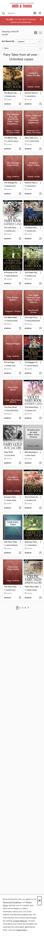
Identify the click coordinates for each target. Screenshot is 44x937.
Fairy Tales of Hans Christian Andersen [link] (32, 138)
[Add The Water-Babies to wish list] (20, 328)
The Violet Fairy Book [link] (32, 407)
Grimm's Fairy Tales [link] (32, 183)
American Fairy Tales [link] (32, 542)
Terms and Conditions (12, 902)
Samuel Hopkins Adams (33, 365)
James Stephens (12, 545)
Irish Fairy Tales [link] (10, 542)
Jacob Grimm (31, 96)
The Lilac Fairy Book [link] (11, 228)
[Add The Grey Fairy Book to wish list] (20, 597)
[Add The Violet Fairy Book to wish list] (40, 418)
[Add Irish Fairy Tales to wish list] (20, 553)
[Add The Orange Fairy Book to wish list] (20, 193)
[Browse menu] (40, 13)
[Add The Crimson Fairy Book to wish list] (40, 508)
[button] (35, 33)
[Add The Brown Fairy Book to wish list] (20, 104)
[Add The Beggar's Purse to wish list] (40, 373)
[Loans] (35, 13)
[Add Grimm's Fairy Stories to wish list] (40, 104)
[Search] (3, 13)
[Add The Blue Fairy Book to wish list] (40, 238)
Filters (6, 48)
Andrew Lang (10, 96)
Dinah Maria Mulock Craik (13, 410)
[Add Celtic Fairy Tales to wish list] (40, 597)
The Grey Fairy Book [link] (11, 587)
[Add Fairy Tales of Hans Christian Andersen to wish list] (40, 149)
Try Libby (10, 19)
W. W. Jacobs (10, 455)
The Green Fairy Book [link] (32, 273)
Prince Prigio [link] (9, 362)
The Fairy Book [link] (10, 407)
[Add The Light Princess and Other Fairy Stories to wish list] (40, 328)
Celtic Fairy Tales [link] (32, 587)
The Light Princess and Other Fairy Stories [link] (32, 317)
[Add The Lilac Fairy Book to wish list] (20, 238)
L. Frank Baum (32, 545)
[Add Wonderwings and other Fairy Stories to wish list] (40, 463)
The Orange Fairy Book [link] (11, 183)
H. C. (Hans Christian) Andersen (33, 141)
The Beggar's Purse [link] (32, 362)
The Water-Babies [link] (11, 317)
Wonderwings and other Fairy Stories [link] (32, 452)
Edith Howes (31, 455)
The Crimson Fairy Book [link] (32, 497)
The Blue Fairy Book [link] (32, 228)
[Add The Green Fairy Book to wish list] (40, 283)
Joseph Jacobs (11, 500)
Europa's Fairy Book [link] (11, 497)
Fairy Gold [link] (8, 452)
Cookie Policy (21, 930)
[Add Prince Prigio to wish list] (20, 373)
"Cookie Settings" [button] (20, 921)
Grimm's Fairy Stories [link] (32, 93)
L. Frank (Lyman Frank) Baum (13, 141)
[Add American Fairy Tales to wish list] (40, 553)
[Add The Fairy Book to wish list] (20, 418)
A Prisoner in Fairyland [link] (11, 273)
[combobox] (17, 13)
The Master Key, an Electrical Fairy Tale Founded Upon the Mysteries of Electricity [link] (11, 138)
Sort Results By (8, 41)
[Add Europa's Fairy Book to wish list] (20, 508)
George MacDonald (33, 321)
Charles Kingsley (12, 321)
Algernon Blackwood (13, 276)
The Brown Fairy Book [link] (11, 93)
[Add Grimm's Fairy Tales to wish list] (40, 193)
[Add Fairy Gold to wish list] (20, 463)
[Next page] (28, 607)
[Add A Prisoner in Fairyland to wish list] (20, 283)
